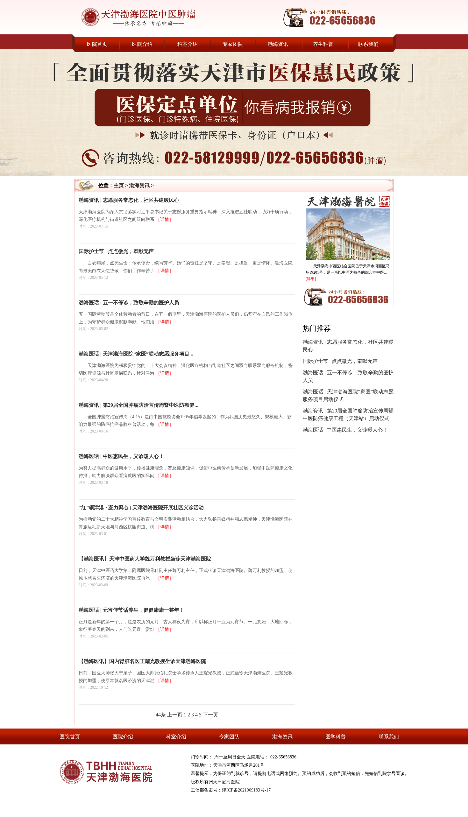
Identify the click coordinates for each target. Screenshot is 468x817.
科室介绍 (187, 44)
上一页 (174, 714)
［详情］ (165, 219)
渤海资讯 (278, 44)
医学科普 (335, 736)
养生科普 (323, 44)
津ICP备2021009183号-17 (246, 790)
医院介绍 (142, 44)
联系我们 (368, 44)
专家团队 (233, 44)
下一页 (210, 714)
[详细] (311, 279)
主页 (119, 185)
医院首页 (97, 44)
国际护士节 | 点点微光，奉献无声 (340, 361)
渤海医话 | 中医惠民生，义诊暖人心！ (345, 430)
